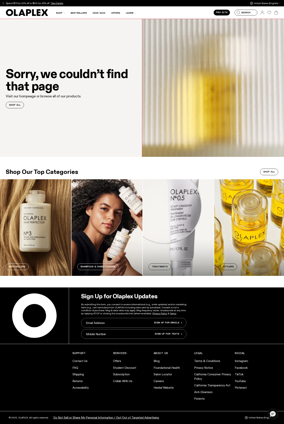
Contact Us (80, 361)
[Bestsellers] (35, 227)
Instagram (241, 361)
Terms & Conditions (207, 361)
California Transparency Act (212, 385)
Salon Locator (163, 374)
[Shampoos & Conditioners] (107, 227)
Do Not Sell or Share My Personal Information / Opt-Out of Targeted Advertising (106, 417)
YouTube (240, 381)
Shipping (78, 374)
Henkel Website (164, 387)
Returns (77, 381)
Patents (199, 398)
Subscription (121, 374)
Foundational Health (167, 368)
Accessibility (80, 387)
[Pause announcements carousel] (3, 3)
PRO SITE (222, 12)
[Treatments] (178, 227)
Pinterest (241, 387)
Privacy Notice (203, 368)
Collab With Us (122, 381)
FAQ (75, 368)
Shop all (269, 172)
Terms (173, 313)
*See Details (56, 3)
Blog (157, 361)
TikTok (239, 374)
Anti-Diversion (203, 392)
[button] (272, 413)
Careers (159, 381)
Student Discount (124, 368)
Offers (117, 361)
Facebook (241, 368)
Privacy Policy (159, 313)
